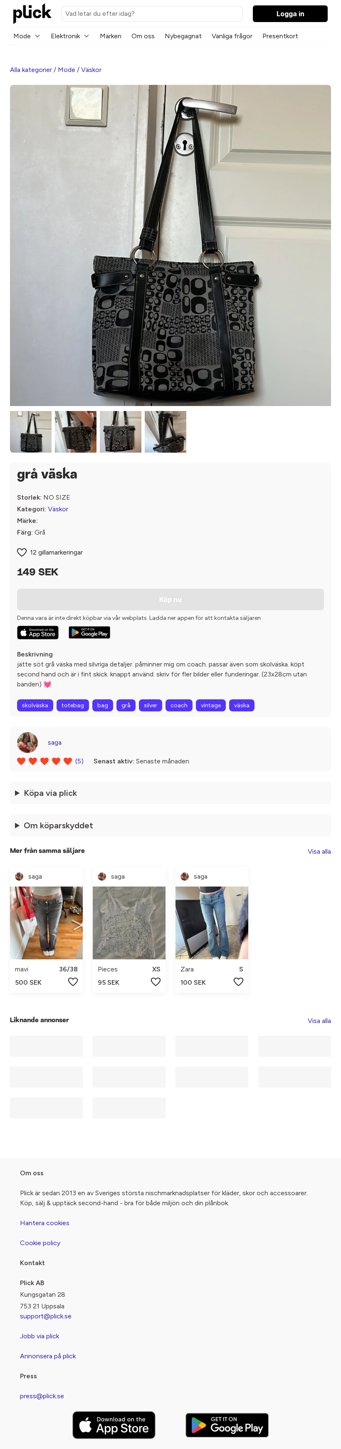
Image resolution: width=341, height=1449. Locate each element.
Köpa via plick (50, 793)
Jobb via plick (39, 1336)
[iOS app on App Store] (38, 632)
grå (126, 705)
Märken (110, 36)
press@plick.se (42, 1396)
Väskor (91, 70)
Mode (22, 36)
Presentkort (280, 36)
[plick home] (32, 13)
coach (179, 705)
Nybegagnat (183, 36)
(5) (79, 761)
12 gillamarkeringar (56, 552)
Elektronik (65, 36)
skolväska (35, 705)
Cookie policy (40, 1243)
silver (150, 705)
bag (102, 705)
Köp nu (170, 599)
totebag (73, 705)
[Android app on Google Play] (89, 632)
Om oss (143, 36)
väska (242, 705)
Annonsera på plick (48, 1356)
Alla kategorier (31, 70)
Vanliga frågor (232, 36)
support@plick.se (46, 1316)
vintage (211, 705)
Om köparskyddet (58, 825)
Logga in (290, 14)
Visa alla (319, 851)
